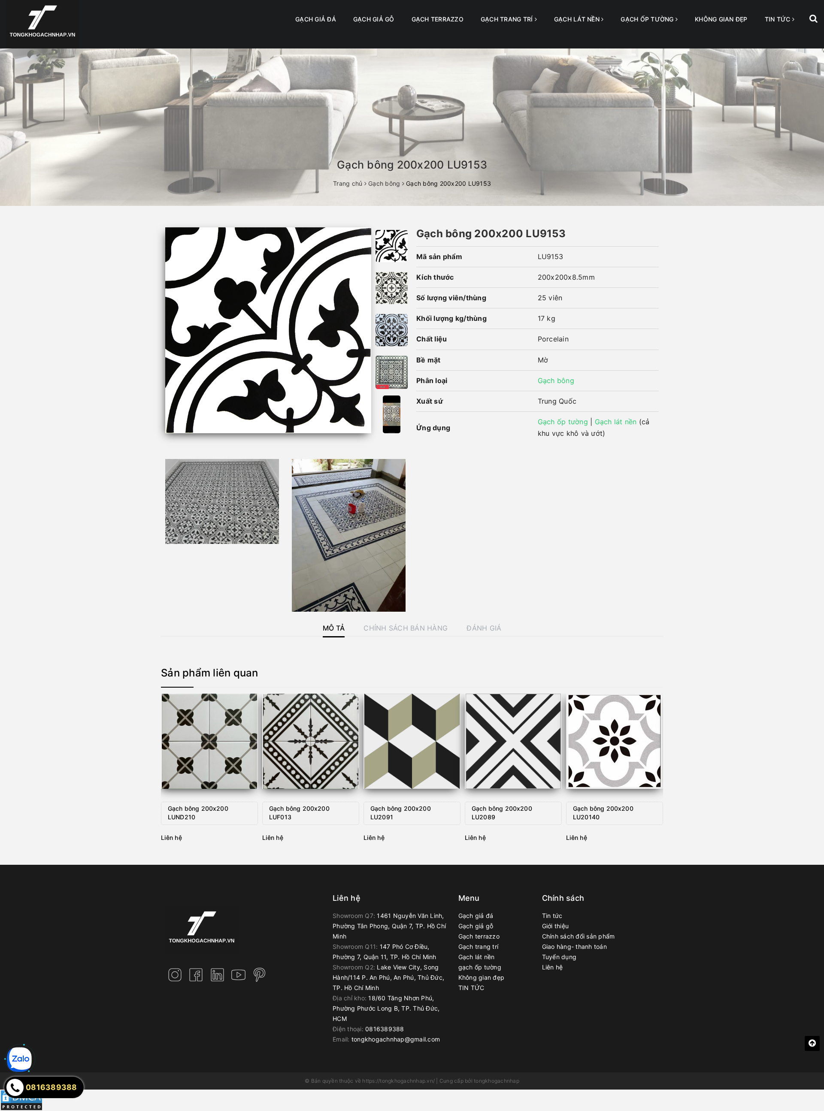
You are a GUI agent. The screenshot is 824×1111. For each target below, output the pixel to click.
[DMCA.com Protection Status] (21, 1099)
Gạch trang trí (508, 19)
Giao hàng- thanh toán (574, 946)
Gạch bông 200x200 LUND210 (198, 813)
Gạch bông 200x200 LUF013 (299, 813)
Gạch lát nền (577, 19)
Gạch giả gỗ (373, 19)
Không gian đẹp (721, 19)
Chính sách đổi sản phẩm (578, 936)
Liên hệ (552, 967)
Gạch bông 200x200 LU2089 (502, 813)
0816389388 (384, 1029)
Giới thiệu (555, 926)
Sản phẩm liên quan (209, 673)
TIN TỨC (778, 19)
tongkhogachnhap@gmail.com (395, 1039)
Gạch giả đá (315, 19)
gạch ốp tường (648, 19)
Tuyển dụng (559, 956)
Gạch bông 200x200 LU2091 (400, 813)
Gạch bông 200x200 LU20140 (603, 813)
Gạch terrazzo (438, 19)
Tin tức (552, 915)
